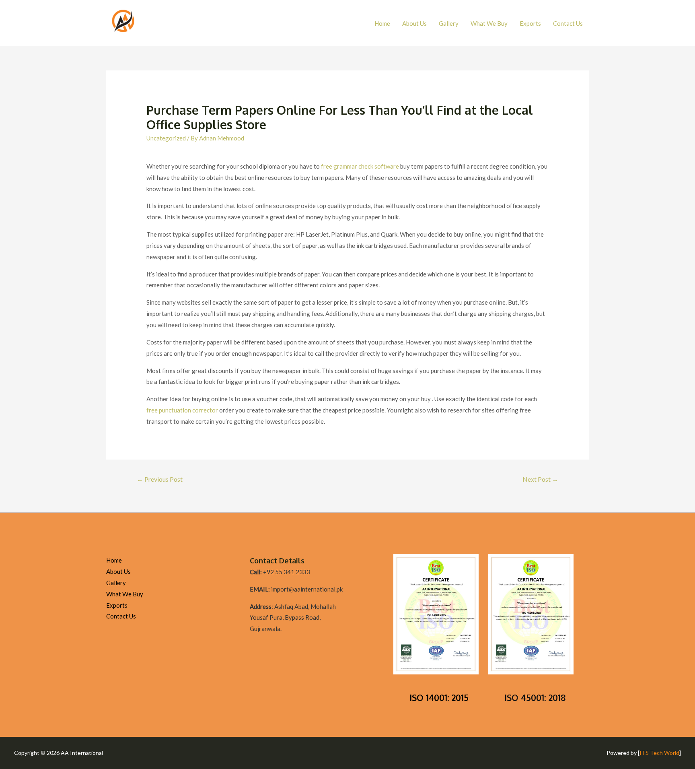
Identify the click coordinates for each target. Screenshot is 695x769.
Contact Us (568, 23)
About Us (414, 23)
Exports (530, 23)
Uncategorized (166, 138)
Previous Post (160, 479)
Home (382, 23)
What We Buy (489, 23)
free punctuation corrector (182, 410)
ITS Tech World (659, 752)
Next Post (540, 479)
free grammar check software (360, 166)
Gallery (449, 23)
